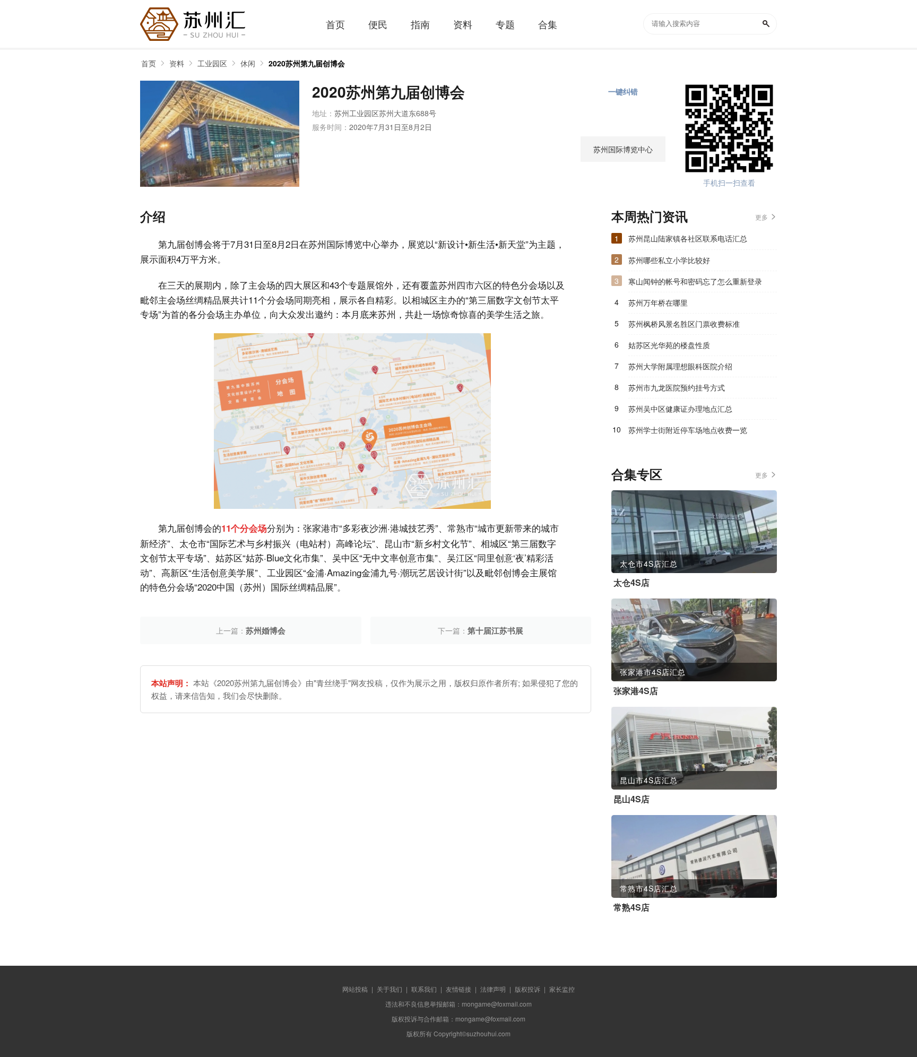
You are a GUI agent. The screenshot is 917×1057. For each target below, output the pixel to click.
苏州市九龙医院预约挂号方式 (676, 387)
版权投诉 (527, 988)
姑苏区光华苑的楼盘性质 (669, 345)
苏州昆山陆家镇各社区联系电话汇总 (687, 238)
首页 (148, 63)
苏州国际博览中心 (623, 149)
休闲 (247, 63)
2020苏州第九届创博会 (307, 63)
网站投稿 (355, 988)
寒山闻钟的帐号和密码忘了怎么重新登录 (695, 281)
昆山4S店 (631, 799)
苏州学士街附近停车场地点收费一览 (687, 429)
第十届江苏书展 (495, 630)
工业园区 (212, 63)
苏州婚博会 (266, 630)
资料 (176, 63)
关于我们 (389, 988)
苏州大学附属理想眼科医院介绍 (680, 366)
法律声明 (493, 988)
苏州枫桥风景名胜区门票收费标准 (684, 323)
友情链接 (458, 988)
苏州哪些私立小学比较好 (669, 260)
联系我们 (424, 988)
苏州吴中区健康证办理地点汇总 (680, 408)
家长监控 (562, 988)
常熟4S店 (631, 907)
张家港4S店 (635, 691)
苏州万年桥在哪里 (658, 302)
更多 (761, 216)
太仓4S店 (631, 582)
